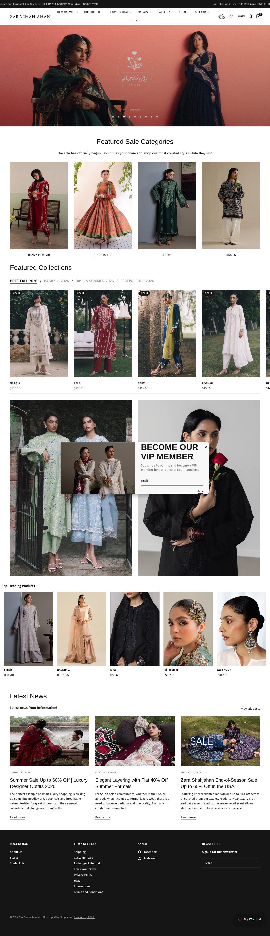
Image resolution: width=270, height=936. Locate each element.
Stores (14, 857)
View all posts (250, 708)
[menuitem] (67, 12)
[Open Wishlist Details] (231, 16)
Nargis (15, 383)
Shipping (80, 852)
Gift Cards (202, 12)
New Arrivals (66, 12)
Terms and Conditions (88, 892)
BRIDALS (142, 12)
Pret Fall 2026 (23, 281)
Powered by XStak (84, 917)
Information (19, 844)
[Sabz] (167, 333)
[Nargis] (39, 333)
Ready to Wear (39, 255)
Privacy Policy (83, 875)
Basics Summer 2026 (95, 281)
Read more (17, 817)
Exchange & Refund (87, 863)
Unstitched (92, 12)
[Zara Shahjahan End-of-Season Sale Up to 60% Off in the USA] (220, 741)
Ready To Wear (118, 12)
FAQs (77, 880)
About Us (16, 852)
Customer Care (85, 844)
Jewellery (163, 12)
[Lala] (103, 333)
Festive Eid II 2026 (137, 281)
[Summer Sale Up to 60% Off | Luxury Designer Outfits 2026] (49, 741)
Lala (77, 383)
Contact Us (17, 863)
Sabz (141, 383)
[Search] (250, 16)
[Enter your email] (256, 863)
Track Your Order (85, 869)
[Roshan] (231, 333)
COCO (182, 12)
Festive (167, 255)
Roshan (207, 383)
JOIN (200, 491)
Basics (231, 255)
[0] (257, 16)
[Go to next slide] (253, 637)
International (82, 886)
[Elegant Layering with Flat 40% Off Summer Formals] (135, 741)
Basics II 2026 (56, 281)
